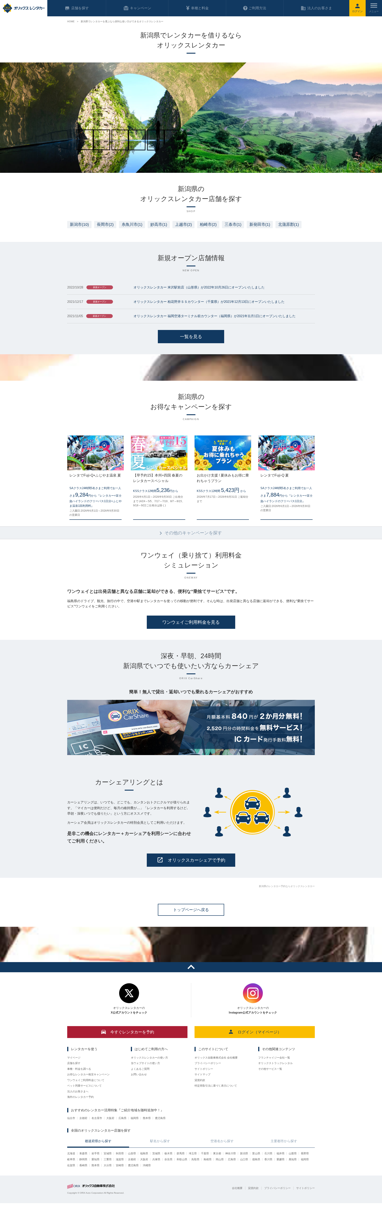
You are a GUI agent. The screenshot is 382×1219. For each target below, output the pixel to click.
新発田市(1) (259, 224)
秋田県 (120, 1153)
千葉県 (205, 1153)
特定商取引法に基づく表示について (216, 1085)
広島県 (122, 1118)
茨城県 (156, 1153)
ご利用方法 (257, 8)
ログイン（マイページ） (259, 1032)
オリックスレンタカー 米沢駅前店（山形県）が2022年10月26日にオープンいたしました (199, 287)
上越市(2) (183, 224)
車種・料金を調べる (79, 1068)
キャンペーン (140, 8)
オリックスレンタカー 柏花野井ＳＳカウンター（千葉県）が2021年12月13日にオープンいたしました (209, 301)
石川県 (268, 1153)
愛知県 (95, 1159)
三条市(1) (233, 224)
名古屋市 (97, 1118)
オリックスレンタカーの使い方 (149, 1057)
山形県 (132, 1153)
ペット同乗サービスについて (84, 1085)
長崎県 (83, 1165)
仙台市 (71, 1118)
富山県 (256, 1153)
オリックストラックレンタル (275, 1063)
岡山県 (220, 1159)
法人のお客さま (319, 8)
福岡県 (135, 1118)
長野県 (305, 1153)
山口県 (244, 1159)
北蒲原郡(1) (288, 224)
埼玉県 (193, 1153)
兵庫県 (156, 1159)
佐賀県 (71, 1165)
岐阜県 (71, 1159)
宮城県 (108, 1153)
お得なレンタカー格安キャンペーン (88, 1074)
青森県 (83, 1153)
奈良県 (168, 1159)
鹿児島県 (160, 1118)
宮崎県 (120, 1165)
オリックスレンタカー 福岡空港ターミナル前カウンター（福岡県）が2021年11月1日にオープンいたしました (215, 316)
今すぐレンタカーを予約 (132, 1032)
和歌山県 (182, 1159)
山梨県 (293, 1153)
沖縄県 (147, 1165)
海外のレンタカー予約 (80, 1096)
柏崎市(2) (208, 224)
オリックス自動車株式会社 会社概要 (216, 1057)
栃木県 (168, 1153)
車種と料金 (200, 8)
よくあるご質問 (140, 1068)
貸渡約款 (200, 1080)
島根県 (208, 1159)
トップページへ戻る (191, 910)
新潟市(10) (79, 224)
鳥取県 (195, 1159)
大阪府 (110, 1118)
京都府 (83, 1118)
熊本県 (147, 1118)
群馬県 (181, 1153)
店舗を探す (73, 1063)
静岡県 (83, 1159)
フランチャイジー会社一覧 (274, 1057)
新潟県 (244, 1153)
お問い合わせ (139, 1074)
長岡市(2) (105, 224)
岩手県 (95, 1153)
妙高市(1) (158, 224)
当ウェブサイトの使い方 (145, 1063)
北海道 (71, 1153)
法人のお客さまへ (77, 1091)
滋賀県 (120, 1159)
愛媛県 (281, 1159)
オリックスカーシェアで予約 (196, 860)
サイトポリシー (204, 1068)
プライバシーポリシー (208, 1063)
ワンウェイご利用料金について (85, 1080)
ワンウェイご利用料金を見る (191, 622)
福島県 (144, 1153)
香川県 (268, 1159)
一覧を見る (191, 336)
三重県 (108, 1159)
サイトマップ (202, 1074)
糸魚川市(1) (132, 224)
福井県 (281, 1153)
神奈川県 (230, 1153)
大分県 (108, 1165)
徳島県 (256, 1159)
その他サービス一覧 (270, 1068)
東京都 (217, 1153)
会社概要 (237, 1188)
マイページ (73, 1057)
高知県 (293, 1159)
